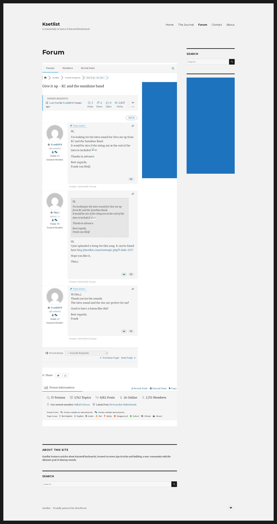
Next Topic (127, 357)
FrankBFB (68, 103)
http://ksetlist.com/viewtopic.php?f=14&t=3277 (105, 250)
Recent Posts (88, 68)
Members (68, 68)
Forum (202, 24)
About (231, 24)
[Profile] (53, 152)
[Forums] (45, 78)
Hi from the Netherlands (122, 404)
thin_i (56, 212)
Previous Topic (110, 357)
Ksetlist (51, 24)
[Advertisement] (159, 130)
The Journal (186, 24)
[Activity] (56, 152)
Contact (217, 24)
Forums (50, 68)
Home (170, 24)
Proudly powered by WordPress (70, 508)
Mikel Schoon (82, 404)
